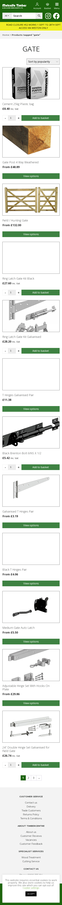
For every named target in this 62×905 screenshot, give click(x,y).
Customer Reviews (31, 836)
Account (37, 8)
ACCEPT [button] (31, 893)
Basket (47, 8)
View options (31, 176)
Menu (57, 8)
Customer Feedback (31, 843)
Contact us (31, 802)
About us (31, 832)
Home (5, 35)
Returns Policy (31, 814)
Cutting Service (31, 861)
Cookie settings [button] (31, 887)
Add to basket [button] (40, 118)
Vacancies (31, 840)
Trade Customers (31, 810)
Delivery (31, 806)
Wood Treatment (31, 857)
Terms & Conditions (31, 818)
